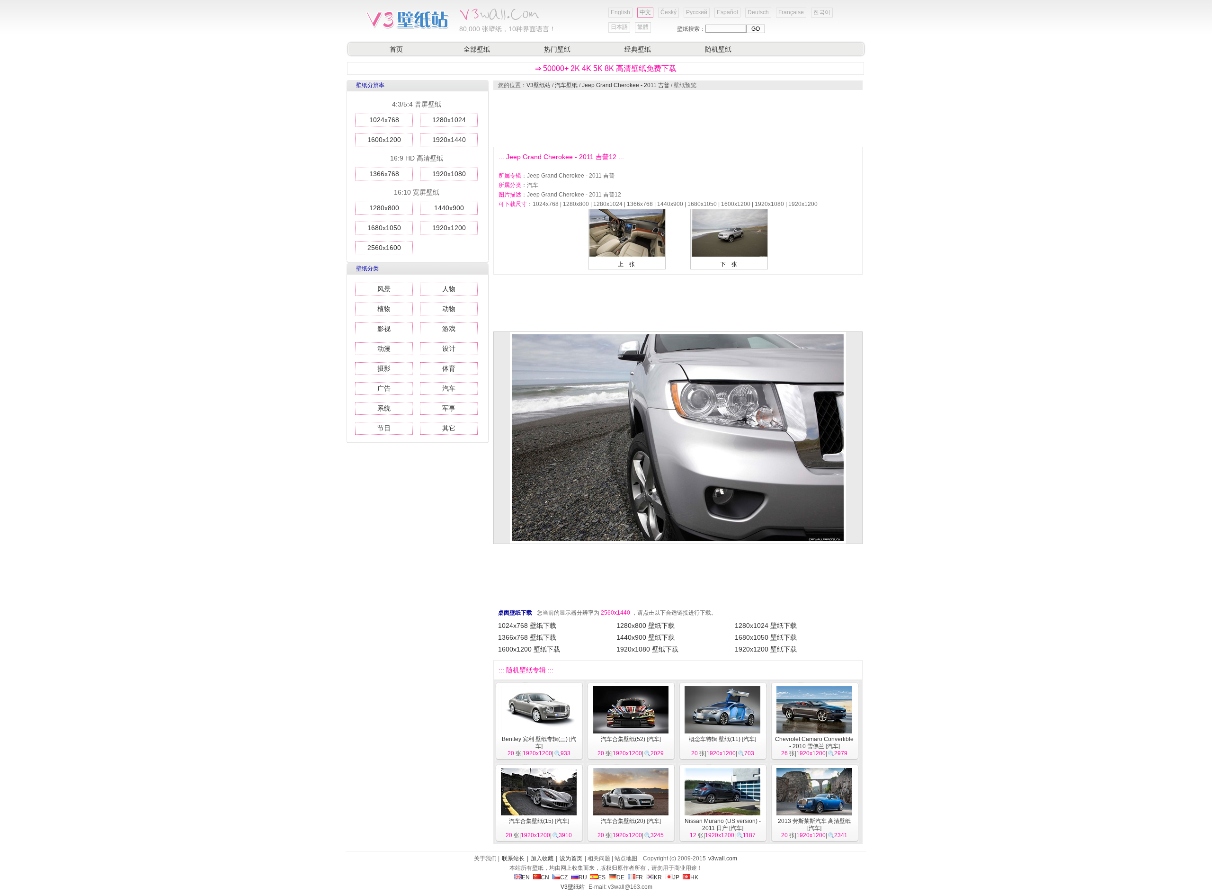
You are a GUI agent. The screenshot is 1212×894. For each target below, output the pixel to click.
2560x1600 (384, 247)
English (620, 12)
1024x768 (384, 120)
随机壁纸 (718, 49)
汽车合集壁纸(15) (531, 821)
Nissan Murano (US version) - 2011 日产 (723, 824)
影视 (384, 328)
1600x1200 (384, 139)
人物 (448, 289)
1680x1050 (384, 228)
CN (545, 877)
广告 (384, 388)
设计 (448, 348)
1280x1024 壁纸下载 (766, 625)
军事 (448, 408)
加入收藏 (542, 858)
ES (602, 877)
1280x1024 (449, 120)
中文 (645, 12)
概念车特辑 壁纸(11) (714, 739)
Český (668, 12)
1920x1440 (449, 139)
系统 (384, 408)
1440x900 (449, 208)
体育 (448, 368)
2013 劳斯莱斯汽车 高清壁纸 (814, 821)
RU (583, 877)
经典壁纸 (637, 49)
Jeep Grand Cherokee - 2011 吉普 (625, 85)
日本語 (619, 27)
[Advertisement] (677, 118)
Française (791, 12)
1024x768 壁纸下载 (527, 625)
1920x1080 (449, 174)
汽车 (448, 388)
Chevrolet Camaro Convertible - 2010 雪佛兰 (814, 743)
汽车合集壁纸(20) (623, 821)
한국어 (821, 12)
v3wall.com (722, 858)
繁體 (643, 27)
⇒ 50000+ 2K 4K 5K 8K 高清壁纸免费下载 (606, 68)
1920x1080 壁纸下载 (647, 649)
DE (620, 877)
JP (676, 877)
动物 (448, 309)
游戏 (448, 328)
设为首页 (571, 858)
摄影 (384, 368)
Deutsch (758, 12)
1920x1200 (449, 228)
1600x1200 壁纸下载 (529, 649)
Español (727, 12)
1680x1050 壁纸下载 (766, 637)
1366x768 (384, 174)
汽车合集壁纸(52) (623, 739)
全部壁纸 (476, 49)
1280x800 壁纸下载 (645, 625)
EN (526, 877)
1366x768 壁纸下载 (527, 637)
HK (694, 877)
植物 (384, 309)
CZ (564, 877)
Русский (696, 12)
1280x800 (384, 208)
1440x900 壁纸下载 (645, 637)
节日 (384, 428)
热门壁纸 (557, 49)
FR (639, 877)
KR (658, 877)
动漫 (384, 348)
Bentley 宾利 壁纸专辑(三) (535, 739)
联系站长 (513, 858)
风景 (384, 289)
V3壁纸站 (538, 85)
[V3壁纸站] (407, 28)
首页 (396, 49)
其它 (448, 428)
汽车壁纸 (566, 85)
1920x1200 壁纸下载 (766, 649)
